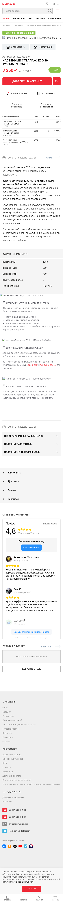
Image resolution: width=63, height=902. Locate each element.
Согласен (31, 889)
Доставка (13, 481)
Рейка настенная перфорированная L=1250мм (15, 141)
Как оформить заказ (12, 759)
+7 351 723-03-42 (17, 817)
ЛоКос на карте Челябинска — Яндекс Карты (31, 638)
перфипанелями (48, 365)
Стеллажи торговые (22, 18)
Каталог (6, 712)
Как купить (14, 472)
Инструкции (45, 47)
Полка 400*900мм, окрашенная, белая (10, 132)
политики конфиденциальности (18, 882)
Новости (6, 767)
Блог (4, 763)
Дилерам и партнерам (13, 797)
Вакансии (7, 801)
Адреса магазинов (11, 754)
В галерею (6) (18, 47)
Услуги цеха (8, 716)
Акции (5, 18)
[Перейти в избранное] (48, 3)
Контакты (7, 733)
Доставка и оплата (11, 776)
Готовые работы (10, 729)
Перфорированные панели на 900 (23, 436)
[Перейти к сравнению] (53, 3)
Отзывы (6, 741)
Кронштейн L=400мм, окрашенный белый (11, 123)
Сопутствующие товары (30, 158)
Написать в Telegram (19, 831)
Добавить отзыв (31, 669)
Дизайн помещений (12, 720)
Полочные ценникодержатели (22, 452)
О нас (5, 707)
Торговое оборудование (12, 25)
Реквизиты (7, 737)
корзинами (32, 365)
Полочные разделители (18, 444)
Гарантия (13, 499)
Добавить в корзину (27, 81)
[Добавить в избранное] (57, 81)
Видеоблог (7, 771)
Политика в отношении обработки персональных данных (31, 784)
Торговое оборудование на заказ (18, 724)
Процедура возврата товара (16, 780)
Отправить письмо (18, 824)
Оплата (11, 490)
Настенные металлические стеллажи (43, 25)
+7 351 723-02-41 (59, 3)
